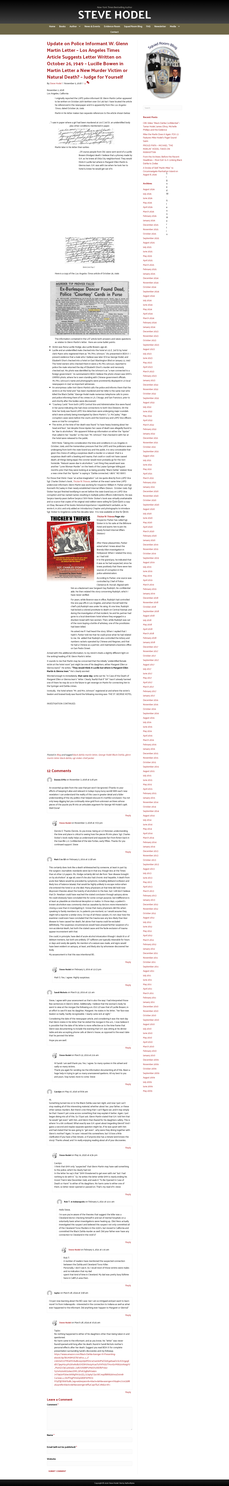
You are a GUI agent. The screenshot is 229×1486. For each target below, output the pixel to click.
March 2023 (148, 371)
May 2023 (147, 362)
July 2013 (147, 873)
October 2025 (149, 234)
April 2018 (147, 629)
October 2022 (149, 393)
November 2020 (150, 496)
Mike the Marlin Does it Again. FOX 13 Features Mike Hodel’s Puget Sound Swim (161, 137)
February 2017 (149, 691)
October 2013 (149, 860)
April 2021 (147, 473)
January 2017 (149, 695)
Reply (128, 815)
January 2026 (149, 220)
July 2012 (147, 922)
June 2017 (147, 673)
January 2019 (149, 593)
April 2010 (148, 1042)
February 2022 (149, 429)
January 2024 (149, 327)
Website (51, 1459)
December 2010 (150, 1006)
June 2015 (147, 780)
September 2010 (151, 1020)
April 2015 (147, 789)
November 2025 (150, 229)
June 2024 (147, 305)
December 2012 (150, 904)
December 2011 (150, 953)
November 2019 (150, 549)
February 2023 (150, 376)
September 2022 (151, 398)
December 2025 (150, 225)
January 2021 (149, 487)
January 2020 (149, 540)
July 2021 (147, 460)
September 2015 (151, 767)
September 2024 (151, 291)
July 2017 (147, 669)
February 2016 (149, 744)
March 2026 (148, 211)
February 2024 (150, 322)
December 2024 (150, 278)
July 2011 (147, 975)
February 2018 (149, 638)
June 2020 (148, 518)
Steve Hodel (65, 823)
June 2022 (147, 411)
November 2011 (150, 958)
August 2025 (149, 242)
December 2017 (150, 647)
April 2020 (148, 527)
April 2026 (148, 207)
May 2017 (147, 678)
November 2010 (150, 1011)
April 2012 (147, 935)
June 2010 (147, 1033)
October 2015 (149, 762)
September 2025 (151, 238)
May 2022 (147, 416)
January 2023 (149, 380)
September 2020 (151, 505)
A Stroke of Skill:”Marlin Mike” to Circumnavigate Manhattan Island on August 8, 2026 (160, 171)
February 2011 (149, 997)
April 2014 (147, 833)
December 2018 (150, 598)
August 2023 (149, 349)
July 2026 (147, 194)
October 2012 (149, 913)
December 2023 (150, 331)
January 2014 (149, 846)
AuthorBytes (130, 1483)
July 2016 (147, 722)
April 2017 (147, 682)
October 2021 (149, 447)
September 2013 (151, 864)
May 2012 (147, 931)
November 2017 (150, 651)
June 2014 (147, 824)
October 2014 (149, 807)
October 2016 (149, 709)
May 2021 (147, 469)
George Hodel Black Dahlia (111, 755)
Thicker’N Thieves (81, 481)
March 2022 (148, 425)
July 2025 (147, 247)
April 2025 (148, 260)
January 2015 (149, 798)
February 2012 (149, 944)
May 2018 (147, 624)
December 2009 (151, 1060)
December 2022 (150, 385)
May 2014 (147, 829)
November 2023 (150, 336)
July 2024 (147, 300)
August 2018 (149, 616)
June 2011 (147, 980)
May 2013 (147, 882)
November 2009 (151, 1064)
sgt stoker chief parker (83, 758)
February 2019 (149, 589)
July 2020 (147, 513)
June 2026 (147, 198)
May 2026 (147, 203)
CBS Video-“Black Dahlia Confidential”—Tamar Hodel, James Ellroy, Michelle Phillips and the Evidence (161, 126)
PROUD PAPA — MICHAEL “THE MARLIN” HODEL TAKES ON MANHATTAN (158, 148)
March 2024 (148, 318)
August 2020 (149, 509)
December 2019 (150, 544)
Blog (59, 755)
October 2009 (149, 1069)
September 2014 (151, 811)
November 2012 (150, 909)
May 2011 (147, 984)
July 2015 (147, 775)
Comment (53, 1404)
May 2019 (147, 576)
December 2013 (150, 851)
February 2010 (150, 1051)
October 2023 (149, 340)
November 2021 (150, 442)
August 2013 (149, 869)
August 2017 (148, 664)
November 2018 (150, 602)
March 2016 (148, 740)
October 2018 (149, 607)
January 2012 (149, 949)
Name (50, 1435)
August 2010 (149, 1024)
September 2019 (151, 558)
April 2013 (147, 886)
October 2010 (149, 1015)
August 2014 (149, 815)
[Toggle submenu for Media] (179, 26)
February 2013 (149, 895)
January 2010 (149, 1055)
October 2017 (149, 656)
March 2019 (148, 584)
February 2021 (149, 482)
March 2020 (148, 531)
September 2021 (151, 451)
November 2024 (150, 282)
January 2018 (149, 642)
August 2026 (149, 189)
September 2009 (151, 1073)
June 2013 (147, 878)
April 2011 (147, 989)
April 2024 (148, 314)
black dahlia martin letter (85, 755)
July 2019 (147, 567)
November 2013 (150, 855)
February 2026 (150, 216)
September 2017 (151, 660)
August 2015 (149, 771)
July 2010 (147, 1029)
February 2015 (149, 793)
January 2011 (149, 1002)
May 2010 (147, 1037)
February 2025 (150, 269)
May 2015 (147, 784)
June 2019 (147, 571)
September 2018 (151, 611)
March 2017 (148, 687)
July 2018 (147, 620)
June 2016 (147, 727)
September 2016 (151, 713)
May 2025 (147, 256)
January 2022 (149, 433)
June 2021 (147, 465)
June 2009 (148, 1086)
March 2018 (148, 633)
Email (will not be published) (62, 1447)
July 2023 (147, 354)
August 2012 (148, 918)
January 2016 (149, 749)
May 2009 (147, 1091)
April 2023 (148, 367)
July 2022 (147, 407)
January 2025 (149, 274)
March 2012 (148, 940)
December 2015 (150, 753)
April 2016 (147, 735)
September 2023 (151, 345)
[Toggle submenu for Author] (80, 26)
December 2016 (150, 700)
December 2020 (150, 491)
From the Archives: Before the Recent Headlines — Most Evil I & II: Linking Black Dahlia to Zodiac (162, 160)
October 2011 (149, 962)
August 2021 (148, 456)
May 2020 (147, 522)
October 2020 (149, 500)
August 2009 (149, 1077)
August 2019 (149, 562)
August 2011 (148, 971)
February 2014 (149, 842)
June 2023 (147, 358)
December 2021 (150, 438)
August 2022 (149, 402)
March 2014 (148, 838)
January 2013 (149, 900)
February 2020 (150, 536)
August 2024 (149, 296)
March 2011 (148, 993)
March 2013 (148, 891)
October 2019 (149, 553)
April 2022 (147, 420)
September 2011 (151, 966)
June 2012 (147, 926)
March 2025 (148, 265)
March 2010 (148, 1046)
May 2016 (147, 731)
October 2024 (149, 287)
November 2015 (150, 758)
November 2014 (150, 802)
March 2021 (148, 478)
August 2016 (149, 718)
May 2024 (147, 309)
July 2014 (147, 820)
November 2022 (150, 389)
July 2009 (147, 1082)
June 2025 (147, 251)
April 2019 (147, 580)
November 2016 (150, 704)
